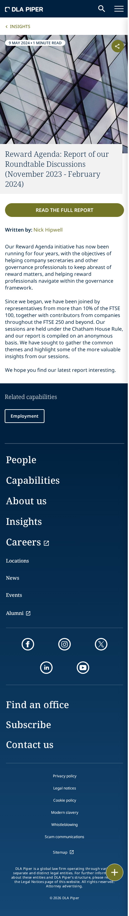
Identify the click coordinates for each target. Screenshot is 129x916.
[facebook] (28, 644)
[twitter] (101, 644)
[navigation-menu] (119, 8)
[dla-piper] (24, 8)
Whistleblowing (64, 824)
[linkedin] (46, 667)
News (12, 577)
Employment (25, 416)
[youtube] (83, 667)
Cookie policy (64, 800)
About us (26, 500)
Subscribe (28, 724)
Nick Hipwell (48, 229)
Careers (23, 541)
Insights (20, 26)
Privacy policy (64, 776)
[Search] (101, 8)
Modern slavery (64, 812)
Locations (17, 560)
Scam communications (64, 836)
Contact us (30, 744)
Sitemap (60, 852)
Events (14, 595)
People (21, 459)
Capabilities (33, 480)
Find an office (37, 704)
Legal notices (64, 788)
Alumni (14, 613)
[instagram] (64, 644)
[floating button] (114, 872)
